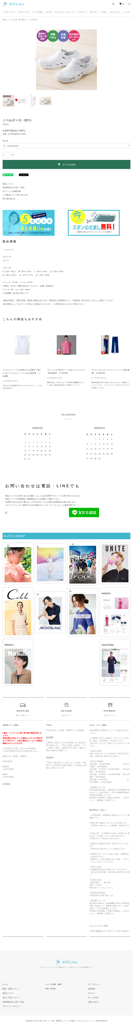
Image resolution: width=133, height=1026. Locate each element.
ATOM (52, 988)
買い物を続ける (9, 198)
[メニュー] (129, 4)
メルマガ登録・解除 (53, 984)
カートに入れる (69, 164)
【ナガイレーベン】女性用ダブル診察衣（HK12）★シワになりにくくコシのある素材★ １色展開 (22, 373)
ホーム (5, 19)
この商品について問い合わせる (15, 194)
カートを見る (93, 997)
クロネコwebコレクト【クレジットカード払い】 (109, 931)
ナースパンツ (82, 12)
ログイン (91, 993)
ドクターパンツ (24, 12)
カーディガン (115, 12)
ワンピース (59, 12)
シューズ (126, 12)
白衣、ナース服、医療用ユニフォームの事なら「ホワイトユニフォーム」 (69, 1021)
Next (97, 60)
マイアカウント (94, 984)
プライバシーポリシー (12, 1006)
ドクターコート (9, 12)
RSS (47, 988)
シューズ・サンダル (18, 19)
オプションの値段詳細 (12, 191)
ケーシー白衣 (37, 12)
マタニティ (93, 12)
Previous (36, 60)
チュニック (70, 12)
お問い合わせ (93, 1001)
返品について (8, 183)
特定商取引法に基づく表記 (13, 187)
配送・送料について (11, 988)
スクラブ (48, 12)
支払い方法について (11, 997)
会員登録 (91, 988)
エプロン (104, 12)
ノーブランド (33, 19)
